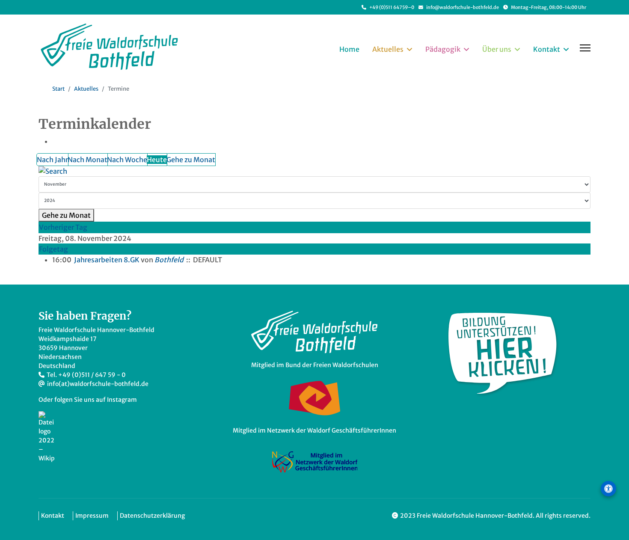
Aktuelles (388, 49)
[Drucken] (56, 141)
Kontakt (546, 49)
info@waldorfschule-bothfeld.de (462, 7)
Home (349, 49)
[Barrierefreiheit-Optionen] (608, 488)
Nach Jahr (52, 159)
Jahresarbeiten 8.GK (106, 259)
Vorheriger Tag (63, 227)
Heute (157, 159)
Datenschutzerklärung (152, 515)
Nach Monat (87, 159)
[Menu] (585, 48)
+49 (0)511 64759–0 (391, 7)
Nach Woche (127, 159)
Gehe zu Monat (190, 159)
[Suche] (314, 171)
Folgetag (53, 249)
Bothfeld (169, 259)
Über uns (496, 49)
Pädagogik (442, 49)
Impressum (92, 515)
